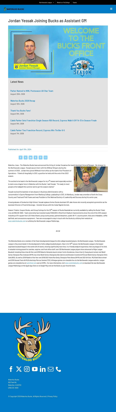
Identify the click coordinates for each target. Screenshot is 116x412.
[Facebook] (20, 157)
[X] (25, 157)
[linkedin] (43, 369)
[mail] (50, 369)
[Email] (45, 157)
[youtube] (35, 369)
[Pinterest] (40, 157)
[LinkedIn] (30, 157)
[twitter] (19, 369)
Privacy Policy (52, 396)
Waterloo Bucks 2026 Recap (22, 100)
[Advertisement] (58, 296)
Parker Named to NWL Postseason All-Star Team (31, 90)
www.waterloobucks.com (17, 221)
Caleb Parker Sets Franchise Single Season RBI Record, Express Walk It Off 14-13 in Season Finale (53, 120)
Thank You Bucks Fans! (20, 110)
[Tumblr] (35, 157)
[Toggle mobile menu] (111, 9)
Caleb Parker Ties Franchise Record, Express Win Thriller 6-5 (37, 130)
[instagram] (27, 369)
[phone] (58, 369)
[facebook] (11, 369)
